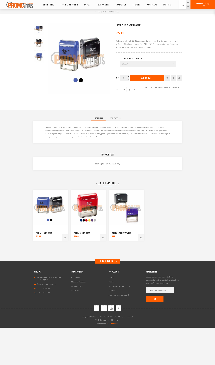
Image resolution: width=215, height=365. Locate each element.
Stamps (98, 164)
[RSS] (118, 308)
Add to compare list (173, 78)
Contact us (75, 277)
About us (75, 290)
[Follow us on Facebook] (104, 308)
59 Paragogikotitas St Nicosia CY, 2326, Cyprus (50, 278)
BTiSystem (115, 320)
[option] (39, 29)
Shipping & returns (78, 282)
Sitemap (112, 290)
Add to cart (147, 78)
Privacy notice (77, 286)
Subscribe (154, 299)
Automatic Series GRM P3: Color (132, 59)
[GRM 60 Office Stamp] (126, 207)
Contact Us (116, 118)
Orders (111, 277)
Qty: (117, 78)
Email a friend (179, 78)
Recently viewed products (119, 286)
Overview (98, 118)
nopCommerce (112, 324)
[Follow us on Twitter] (96, 308)
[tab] (98, 118)
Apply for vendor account (119, 295)
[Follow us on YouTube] (111, 308)
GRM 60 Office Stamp (121, 233)
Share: (118, 90)
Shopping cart (202, 5)
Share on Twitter (124, 89)
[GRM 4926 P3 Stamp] (50, 207)
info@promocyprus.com (46, 284)
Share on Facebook (129, 89)
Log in (189, 2)
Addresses (113, 282)
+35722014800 (43, 288)
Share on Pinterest (134, 89)
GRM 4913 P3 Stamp (82, 233)
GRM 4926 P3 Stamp (45, 233)
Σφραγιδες (111, 164)
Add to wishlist (167, 78)
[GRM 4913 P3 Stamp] (88, 207)
